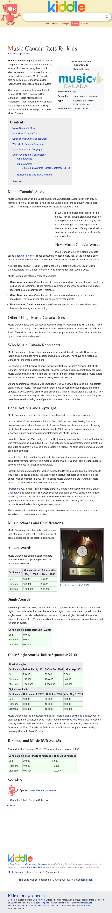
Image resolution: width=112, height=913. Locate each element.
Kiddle (11, 905)
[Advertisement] (56, 35)
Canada (26, 64)
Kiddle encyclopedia (35, 864)
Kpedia (75, 23)
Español (84, 23)
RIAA (10, 332)
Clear (101, 16)
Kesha (81, 719)
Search (107, 16)
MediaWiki (87, 902)
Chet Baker (14, 492)
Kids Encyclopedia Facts (19, 53)
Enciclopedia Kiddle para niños (76, 905)
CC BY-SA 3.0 (39, 899)
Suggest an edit (84, 879)
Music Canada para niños (42, 790)
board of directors (26, 255)
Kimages (65, 23)
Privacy (41, 905)
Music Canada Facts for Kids (22, 872)
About (31, 905)
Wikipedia (45, 902)
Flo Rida (67, 719)
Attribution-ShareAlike (37, 867)
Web (47, 23)
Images (55, 23)
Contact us (53, 905)
